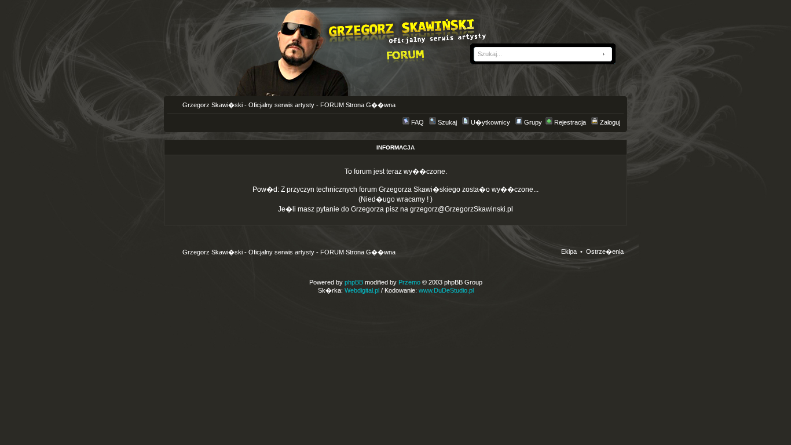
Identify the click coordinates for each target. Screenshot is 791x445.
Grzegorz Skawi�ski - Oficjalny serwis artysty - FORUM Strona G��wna (288, 104)
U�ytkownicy (490, 122)
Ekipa (569, 251)
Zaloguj (610, 122)
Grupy (533, 122)
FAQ (417, 122)
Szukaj (447, 122)
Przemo (409, 282)
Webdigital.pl (362, 290)
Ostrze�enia (605, 251)
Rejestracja (570, 122)
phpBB (354, 282)
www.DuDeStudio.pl (446, 290)
